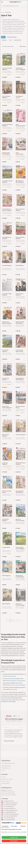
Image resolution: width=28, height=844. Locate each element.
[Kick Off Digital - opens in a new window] (21, 823)
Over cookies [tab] (14, 826)
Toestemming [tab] (5, 826)
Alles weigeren (14, 840)
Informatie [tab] (22, 826)
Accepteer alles (14, 837)
